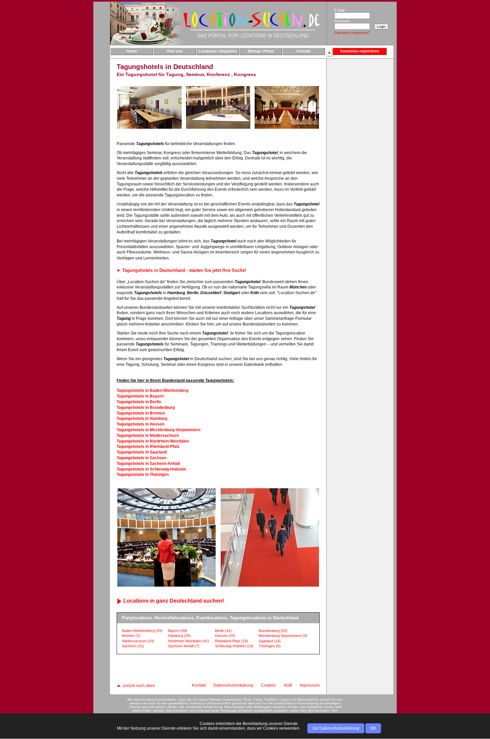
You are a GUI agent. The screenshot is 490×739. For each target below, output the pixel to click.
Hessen (225, 636)
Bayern (177, 631)
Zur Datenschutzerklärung (335, 728)
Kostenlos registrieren (359, 51)
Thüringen (270, 646)
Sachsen (133, 646)
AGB (288, 685)
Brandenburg (273, 631)
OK (373, 728)
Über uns (175, 51)
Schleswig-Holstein (234, 646)
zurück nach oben (138, 685)
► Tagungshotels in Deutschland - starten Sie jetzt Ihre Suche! (181, 270)
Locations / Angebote (218, 51)
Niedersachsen (138, 641)
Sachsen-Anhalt (183, 646)
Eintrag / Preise (261, 51)
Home (132, 51)
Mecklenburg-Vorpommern (283, 636)
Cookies (268, 685)
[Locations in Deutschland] (218, 23)
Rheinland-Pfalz (231, 641)
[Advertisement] (359, 166)
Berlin (223, 631)
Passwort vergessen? (352, 33)
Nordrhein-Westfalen (188, 641)
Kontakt (304, 51)
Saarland (270, 641)
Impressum (310, 685)
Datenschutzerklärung (233, 685)
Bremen (131, 636)
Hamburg (179, 636)
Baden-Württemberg (142, 631)
